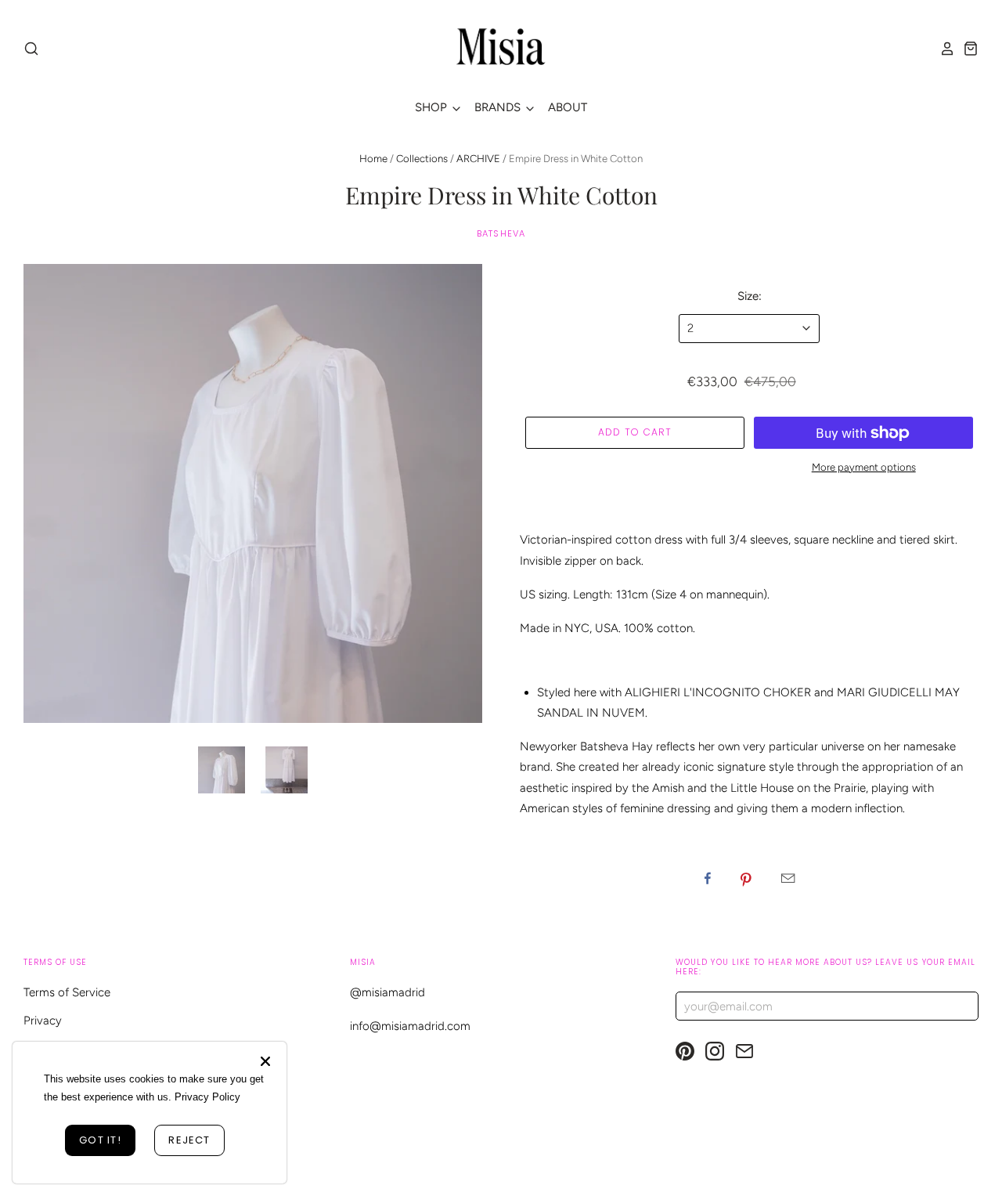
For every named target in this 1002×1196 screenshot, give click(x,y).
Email (788, 878)
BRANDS (499, 107)
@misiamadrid (387, 992)
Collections (422, 158)
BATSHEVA (501, 233)
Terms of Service (66, 992)
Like (708, 878)
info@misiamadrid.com (410, 1026)
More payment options (864, 467)
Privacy (42, 1021)
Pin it (746, 878)
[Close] (265, 1061)
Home (373, 158)
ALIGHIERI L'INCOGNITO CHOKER (718, 692)
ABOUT (567, 107)
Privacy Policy (207, 1097)
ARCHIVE (478, 158)
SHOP (432, 107)
